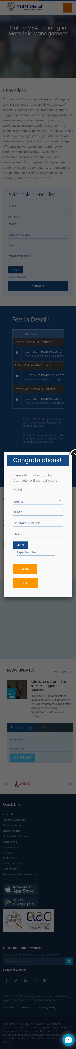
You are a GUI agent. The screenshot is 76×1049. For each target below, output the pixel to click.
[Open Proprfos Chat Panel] (68, 1040)
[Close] (72, 451)
